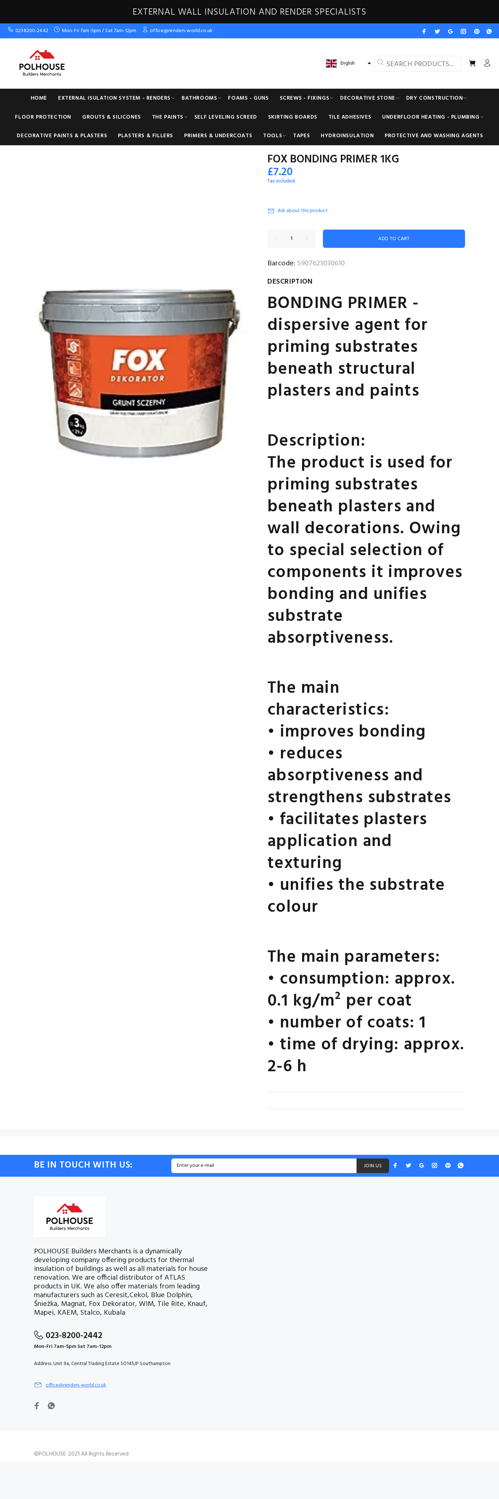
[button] (347, 63)
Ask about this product (303, 211)
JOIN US (373, 1166)
